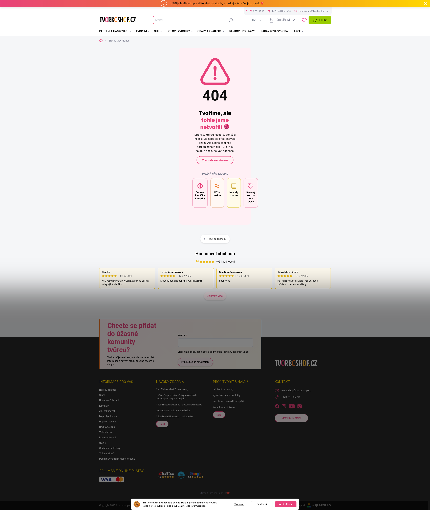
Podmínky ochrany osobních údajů (117, 458)
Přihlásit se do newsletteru (195, 362)
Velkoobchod (106, 432)
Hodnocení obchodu (215, 253)
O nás (102, 395)
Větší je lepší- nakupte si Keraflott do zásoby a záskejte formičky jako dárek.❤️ (217, 3)
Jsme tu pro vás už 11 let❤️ (215, 493)
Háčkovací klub (107, 427)
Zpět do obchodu (217, 239)
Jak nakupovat (107, 411)
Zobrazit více (215, 296)
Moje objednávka (108, 416)
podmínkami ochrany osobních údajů (229, 351)
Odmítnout (262, 504)
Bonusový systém (108, 437)
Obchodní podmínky (109, 448)
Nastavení (239, 504)
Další (162, 424)
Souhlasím (287, 504)
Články (102, 443)
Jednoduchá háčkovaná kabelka (173, 410)
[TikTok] (299, 405)
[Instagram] (283, 405)
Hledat (231, 20)
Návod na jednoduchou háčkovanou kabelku (179, 404)
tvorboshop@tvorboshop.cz (296, 390)
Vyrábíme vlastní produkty (226, 395)
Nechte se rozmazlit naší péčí (228, 401)
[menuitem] (115, 31)
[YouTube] (292, 405)
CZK (254, 20)
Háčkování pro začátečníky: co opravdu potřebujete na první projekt (176, 397)
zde (203, 505)
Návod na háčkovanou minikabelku (174, 416)
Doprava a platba (108, 421)
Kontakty (104, 405)
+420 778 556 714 (290, 397)
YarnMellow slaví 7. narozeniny (172, 389)
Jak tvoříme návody (223, 389)
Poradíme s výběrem (224, 407)
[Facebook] (277, 405)
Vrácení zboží (106, 453)
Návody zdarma (107, 389)
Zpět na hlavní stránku (215, 160)
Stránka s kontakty (291, 418)
